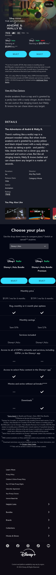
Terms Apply (12, 416)
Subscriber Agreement (13, 489)
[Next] (51, 213)
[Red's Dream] (39, 214)
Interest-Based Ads (12, 498)
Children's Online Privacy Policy (16, 479)
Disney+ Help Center (29, 444)
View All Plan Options (15, 90)
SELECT (16, 54)
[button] (28, 504)
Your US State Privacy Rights (15, 484)
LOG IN (49, 4)
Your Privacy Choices (12, 494)
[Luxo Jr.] (15, 214)
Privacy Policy (10, 474)
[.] (7, 545)
